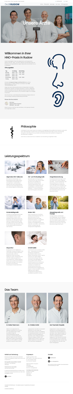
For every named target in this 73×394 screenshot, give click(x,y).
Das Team (58, 4)
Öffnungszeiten (64, 4)
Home (41, 4)
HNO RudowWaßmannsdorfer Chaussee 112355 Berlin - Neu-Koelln (15, 104)
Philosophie (46, 4)
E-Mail (66, 1)
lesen (36, 28)
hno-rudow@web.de (54, 361)
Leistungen (52, 4)
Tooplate (26, 385)
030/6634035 (59, 1)
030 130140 (9, 376)
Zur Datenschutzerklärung (9, 388)
